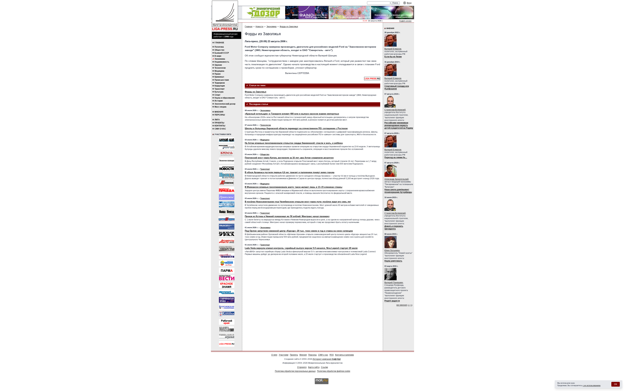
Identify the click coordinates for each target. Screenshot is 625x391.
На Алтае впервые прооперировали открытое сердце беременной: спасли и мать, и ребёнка (294, 143)
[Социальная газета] (226, 336)
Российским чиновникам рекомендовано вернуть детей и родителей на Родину (398, 125)
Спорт (217, 95)
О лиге (274, 355)
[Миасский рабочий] (226, 147)
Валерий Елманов (392, 49)
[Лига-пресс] (226, 344)
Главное (219, 43)
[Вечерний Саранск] (226, 314)
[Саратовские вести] (226, 204)
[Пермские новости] (226, 256)
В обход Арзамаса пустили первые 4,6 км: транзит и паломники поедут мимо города (289, 172)
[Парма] (226, 270)
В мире (218, 56)
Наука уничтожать (393, 261)
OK (615, 384)
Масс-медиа (220, 107)
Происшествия (222, 80)
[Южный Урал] (226, 234)
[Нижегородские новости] (226, 168)
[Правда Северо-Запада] (226, 175)
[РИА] (226, 153)
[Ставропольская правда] (226, 300)
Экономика (220, 59)
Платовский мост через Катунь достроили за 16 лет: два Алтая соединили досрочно (289, 157)
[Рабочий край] (226, 322)
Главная (248, 26)
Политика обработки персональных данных (295, 371)
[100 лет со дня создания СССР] (349, 12)
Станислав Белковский (395, 110)
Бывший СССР (222, 53)
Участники (283, 355)
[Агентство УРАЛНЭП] (226, 226)
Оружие (218, 65)
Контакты (220, 126)
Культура (219, 92)
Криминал (219, 77)
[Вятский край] (226, 140)
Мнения (219, 112)
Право (218, 74)
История (219, 101)
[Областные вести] (226, 278)
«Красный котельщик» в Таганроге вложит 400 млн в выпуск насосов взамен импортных (292, 114)
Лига (217, 120)
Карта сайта (313, 367)
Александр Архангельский (396, 179)
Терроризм (220, 83)
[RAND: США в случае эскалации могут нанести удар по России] (306, 12)
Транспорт (220, 89)
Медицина (219, 71)
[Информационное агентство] (226, 197)
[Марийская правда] (226, 190)
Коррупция (220, 86)
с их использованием (591, 385)
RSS (332, 355)
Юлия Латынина (392, 250)
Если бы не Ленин (393, 57)
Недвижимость (222, 62)
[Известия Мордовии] (226, 219)
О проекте (302, 367)
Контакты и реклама (344, 355)
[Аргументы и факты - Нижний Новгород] (226, 241)
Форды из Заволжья (289, 26)
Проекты (219, 123)
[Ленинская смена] (226, 182)
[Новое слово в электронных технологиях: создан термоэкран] (392, 12)
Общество (219, 50)
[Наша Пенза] (226, 212)
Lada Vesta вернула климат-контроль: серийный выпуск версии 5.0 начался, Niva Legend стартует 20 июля (301, 248)
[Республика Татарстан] (226, 248)
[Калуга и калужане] (226, 329)
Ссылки (324, 367)
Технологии (220, 68)
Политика (219, 47)
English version (405, 21)
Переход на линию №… (395, 157)
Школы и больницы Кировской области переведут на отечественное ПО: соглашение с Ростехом (296, 128)
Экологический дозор (225, 104)
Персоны (220, 115)
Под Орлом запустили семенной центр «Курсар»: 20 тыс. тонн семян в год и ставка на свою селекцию (299, 231)
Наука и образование (225, 98)
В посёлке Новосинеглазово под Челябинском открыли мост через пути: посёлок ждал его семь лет (298, 201)
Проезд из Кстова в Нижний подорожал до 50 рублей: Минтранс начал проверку (287, 216)
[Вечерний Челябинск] (226, 292)
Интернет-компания (327, 359)
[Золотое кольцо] (226, 161)
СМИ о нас (220, 129)
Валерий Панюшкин (393, 282)
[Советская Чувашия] (226, 263)
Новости (259, 26)
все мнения (401, 305)
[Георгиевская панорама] (226, 307)
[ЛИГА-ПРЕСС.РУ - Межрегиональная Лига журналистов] (225, 15)
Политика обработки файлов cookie (333, 371)
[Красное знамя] (226, 285)
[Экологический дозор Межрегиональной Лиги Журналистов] (263, 12)
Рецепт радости (392, 301)
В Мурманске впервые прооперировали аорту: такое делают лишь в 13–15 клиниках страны (293, 187)
